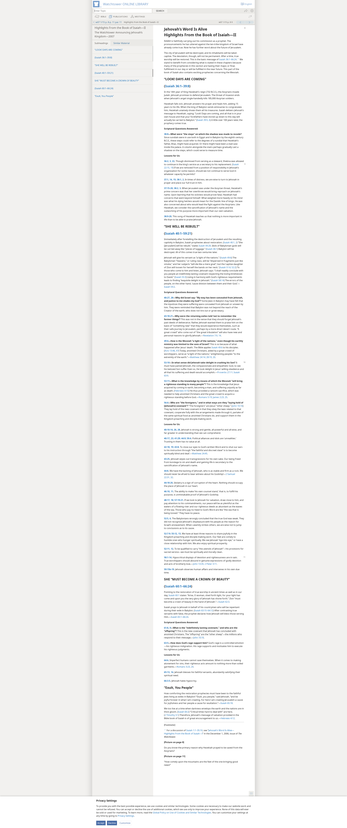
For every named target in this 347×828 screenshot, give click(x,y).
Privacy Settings (126, 815)
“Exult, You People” (104, 96)
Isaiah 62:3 (224, 601)
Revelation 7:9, (210, 335)
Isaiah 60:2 (183, 711)
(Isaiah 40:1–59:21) (104, 72)
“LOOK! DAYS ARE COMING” (109, 49)
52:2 (233, 267)
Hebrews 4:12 (228, 718)
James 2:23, (218, 397)
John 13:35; (198, 563)
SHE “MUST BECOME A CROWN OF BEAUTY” (117, 80)
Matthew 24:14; (198, 357)
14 (219, 335)
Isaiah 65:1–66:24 (179, 616)
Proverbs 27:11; (225, 372)
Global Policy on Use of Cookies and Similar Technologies (182, 812)
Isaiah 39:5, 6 (203, 120)
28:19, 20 (210, 357)
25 (225, 397)
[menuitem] (251, 11)
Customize (125, 823)
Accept (100, 823)
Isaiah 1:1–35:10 (194, 730)
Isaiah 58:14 (218, 280)
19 (171, 167)
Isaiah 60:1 (174, 595)
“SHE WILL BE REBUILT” (106, 65)
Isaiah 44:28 (205, 245)
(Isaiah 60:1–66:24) (104, 88)
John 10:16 (237, 405)
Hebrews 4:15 (182, 390)
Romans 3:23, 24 (185, 666)
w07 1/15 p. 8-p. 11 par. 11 (109, 22)
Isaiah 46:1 (211, 248)
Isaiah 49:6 (226, 257)
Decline (112, 823)
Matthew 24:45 (199, 453)
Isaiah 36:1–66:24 (228, 59)
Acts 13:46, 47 (172, 350)
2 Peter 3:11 (210, 563)
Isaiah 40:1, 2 (230, 242)
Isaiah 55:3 (180, 277)
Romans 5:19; (205, 397)
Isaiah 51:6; (225, 267)
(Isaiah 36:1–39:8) (103, 57)
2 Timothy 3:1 (171, 715)
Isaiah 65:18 (227, 703)
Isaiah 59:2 (169, 286)
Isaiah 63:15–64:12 (204, 610)
